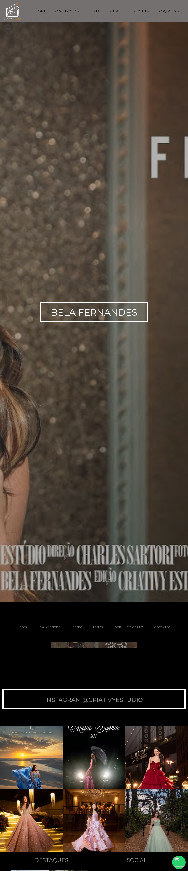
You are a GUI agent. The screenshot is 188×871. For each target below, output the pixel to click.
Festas (98, 627)
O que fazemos (67, 11)
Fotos (113, 11)
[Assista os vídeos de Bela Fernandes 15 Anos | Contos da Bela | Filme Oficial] (94, 645)
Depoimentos (139, 11)
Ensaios (76, 627)
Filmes (94, 11)
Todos (22, 627)
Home (41, 11)
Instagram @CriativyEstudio (94, 699)
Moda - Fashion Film (128, 627)
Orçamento (170, 11)
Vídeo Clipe (162, 627)
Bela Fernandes (48, 627)
